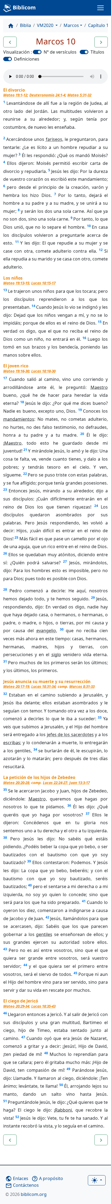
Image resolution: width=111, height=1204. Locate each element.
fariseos (54, 139)
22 (25, 473)
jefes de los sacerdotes (70, 734)
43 (5, 949)
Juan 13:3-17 (79, 782)
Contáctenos (22, 1185)
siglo (56, 654)
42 (47, 917)
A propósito (47, 1178)
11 (17, 241)
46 (5, 1013)
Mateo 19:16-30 (16, 371)
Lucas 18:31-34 (43, 686)
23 (5, 489)
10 (89, 226)
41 (84, 901)
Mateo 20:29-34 (16, 1006)
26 (5, 553)
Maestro (99, 387)
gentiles (44, 934)
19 (80, 410)
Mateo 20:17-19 (16, 686)
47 (23, 1037)
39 (29, 861)
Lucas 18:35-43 (43, 1006)
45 (75, 973)
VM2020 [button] (45, 25)
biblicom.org (26, 1194)
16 (84, 338)
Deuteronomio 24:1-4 (47, 95)
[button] (10, 42)
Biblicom (23, 7)
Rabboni (63, 1110)
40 (30, 885)
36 (69, 805)
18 (22, 402)
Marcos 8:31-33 (82, 686)
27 (65, 561)
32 (5, 693)
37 (87, 813)
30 (62, 629)
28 (5, 589)
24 (96, 505)
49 (68, 1069)
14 (33, 306)
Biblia (25, 25)
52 (17, 1117)
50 (61, 1085)
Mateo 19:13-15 (16, 283)
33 (100, 717)
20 (82, 434)
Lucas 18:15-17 (43, 283)
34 (35, 749)
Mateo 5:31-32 (79, 95)
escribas (11, 743)
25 (16, 537)
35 (5, 789)
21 (25, 449)
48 (46, 1053)
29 (93, 597)
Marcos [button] (71, 25)
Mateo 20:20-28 (16, 782)
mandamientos (18, 419)
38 (5, 837)
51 (5, 1101)
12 (101, 250)
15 (100, 321)
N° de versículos (60, 52)
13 (5, 290)
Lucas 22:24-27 (55, 782)
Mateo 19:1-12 (15, 95)
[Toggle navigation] (100, 8)
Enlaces (16, 1178)
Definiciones (26, 59)
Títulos (97, 52)
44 (25, 965)
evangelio (46, 631)
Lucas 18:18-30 (43, 371)
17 (5, 378)
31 (5, 661)
